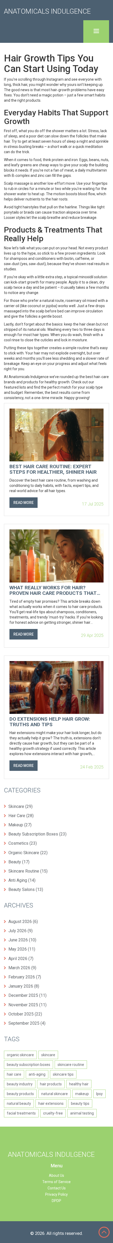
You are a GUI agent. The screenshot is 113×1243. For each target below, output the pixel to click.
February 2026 (24, 976)
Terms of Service (56, 1182)
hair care (14, 1074)
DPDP (56, 1201)
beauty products (20, 1094)
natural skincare (54, 1094)
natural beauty (19, 1103)
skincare (48, 1055)
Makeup (20, 824)
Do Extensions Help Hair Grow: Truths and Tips (49, 722)
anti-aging (37, 1074)
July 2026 (20, 930)
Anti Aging (21, 880)
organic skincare (20, 1055)
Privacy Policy (56, 1194)
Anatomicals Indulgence (47, 11)
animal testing (82, 1113)
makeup (82, 1094)
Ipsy (99, 1094)
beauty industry (20, 1084)
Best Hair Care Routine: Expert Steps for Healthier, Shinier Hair (53, 469)
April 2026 (20, 958)
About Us (56, 1175)
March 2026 (22, 967)
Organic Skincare (28, 852)
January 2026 (23, 986)
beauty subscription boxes (28, 1065)
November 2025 (27, 1004)
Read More (23, 503)
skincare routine (71, 1065)
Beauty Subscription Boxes (37, 834)
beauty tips (80, 1103)
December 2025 (27, 995)
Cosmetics (22, 843)
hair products (51, 1084)
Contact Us (57, 1188)
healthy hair (79, 1084)
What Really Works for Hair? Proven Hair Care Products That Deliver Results (53, 590)
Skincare (20, 806)
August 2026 (23, 921)
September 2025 (26, 1023)
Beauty (18, 861)
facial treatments (21, 1113)
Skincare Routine (28, 871)
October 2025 (25, 1014)
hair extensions (51, 1103)
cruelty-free (53, 1113)
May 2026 (21, 949)
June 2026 (22, 939)
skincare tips (63, 1074)
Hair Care (21, 815)
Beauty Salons (25, 889)
